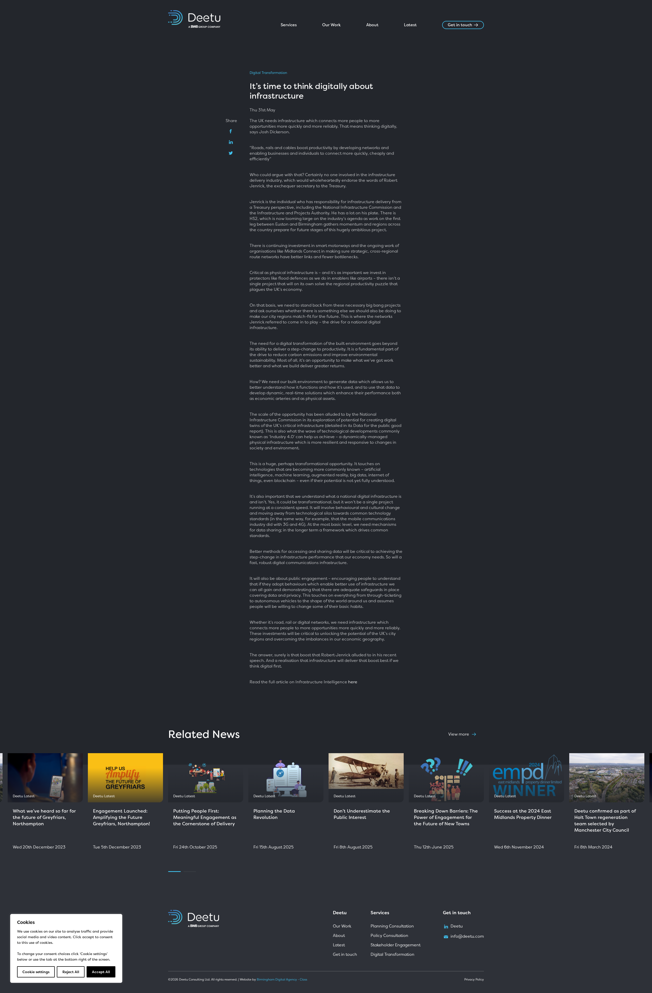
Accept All (101, 972)
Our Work (331, 25)
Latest (410, 25)
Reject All (70, 972)
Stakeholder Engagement (395, 945)
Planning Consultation (392, 926)
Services (289, 25)
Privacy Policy (474, 979)
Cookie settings (35, 972)
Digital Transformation (268, 72)
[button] (160, 807)
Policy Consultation (389, 935)
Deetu (457, 926)
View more (458, 734)
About (372, 25)
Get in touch (460, 25)
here (352, 682)
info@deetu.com (467, 936)
